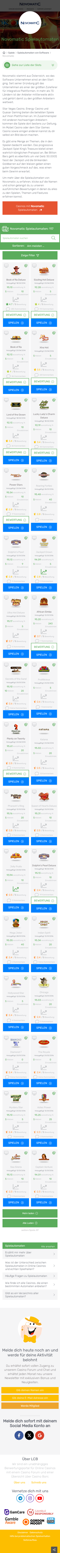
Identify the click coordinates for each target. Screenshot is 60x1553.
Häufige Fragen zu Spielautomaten (26, 1276)
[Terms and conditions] (40, 1512)
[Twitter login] (29, 1435)
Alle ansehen (48, 1246)
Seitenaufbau (30, 1540)
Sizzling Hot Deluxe (44, 279)
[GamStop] (51, 1520)
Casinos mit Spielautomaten (30, 208)
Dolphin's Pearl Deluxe (44, 865)
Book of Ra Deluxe (16, 279)
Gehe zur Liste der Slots (26, 65)
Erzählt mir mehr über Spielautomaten (18, 1254)
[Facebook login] (19, 1435)
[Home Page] (5, 52)
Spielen (14, 322)
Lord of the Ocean (16, 414)
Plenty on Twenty (16, 738)
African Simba (44, 611)
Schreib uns (38, 1482)
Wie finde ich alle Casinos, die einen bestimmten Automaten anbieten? (26, 1284)
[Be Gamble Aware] (11, 1520)
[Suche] (54, 234)
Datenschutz (36, 1532)
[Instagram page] (30, 1498)
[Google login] (39, 1435)
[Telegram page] (20, 1498)
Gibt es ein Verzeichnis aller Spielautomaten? (22, 1295)
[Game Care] (14, 1512)
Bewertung (14, 314)
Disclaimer (23, 1532)
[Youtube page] (40, 1498)
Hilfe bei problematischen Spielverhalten (30, 1536)
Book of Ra (16, 347)
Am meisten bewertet (37, 245)
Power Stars (16, 484)
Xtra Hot (44, 347)
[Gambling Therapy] (33, 1520)
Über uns (19, 1482)
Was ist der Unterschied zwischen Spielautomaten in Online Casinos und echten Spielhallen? (25, 1265)
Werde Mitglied (30, 1405)
